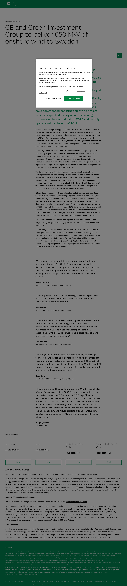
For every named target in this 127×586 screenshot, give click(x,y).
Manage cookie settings (53, 98)
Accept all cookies (74, 98)
